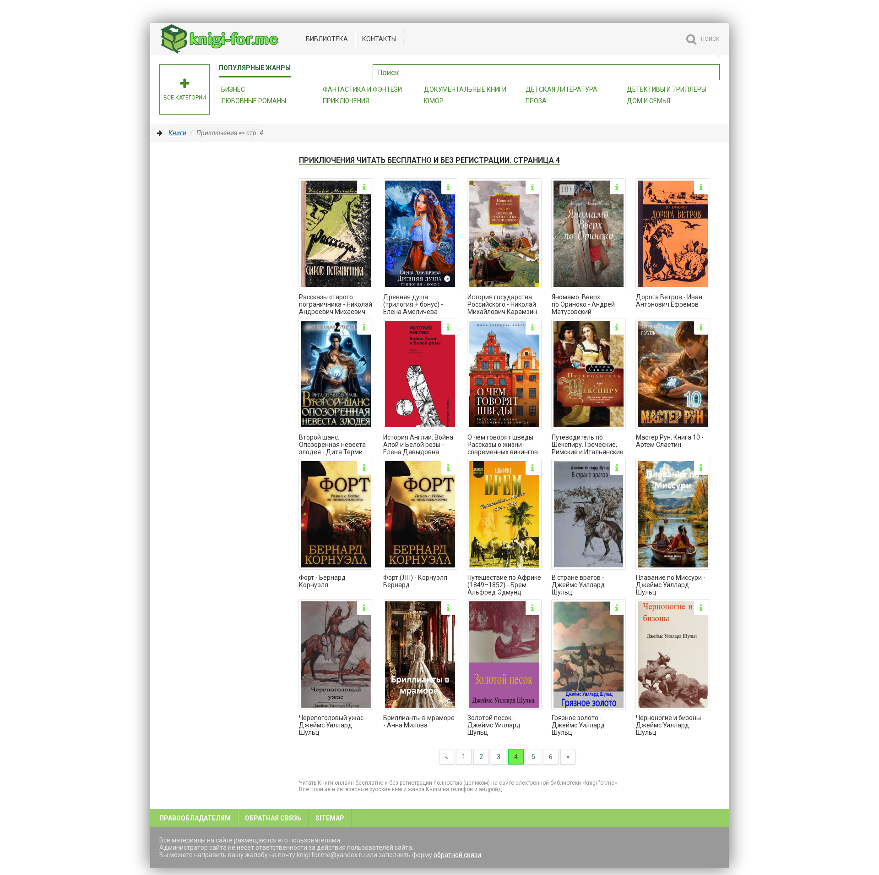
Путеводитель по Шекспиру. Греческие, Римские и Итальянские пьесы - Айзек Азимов (588, 445)
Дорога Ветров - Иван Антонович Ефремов (669, 300)
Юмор (434, 101)
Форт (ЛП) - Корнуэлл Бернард (415, 581)
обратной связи (457, 854)
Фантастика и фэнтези (362, 89)
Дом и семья (648, 101)
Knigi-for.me (228, 39)
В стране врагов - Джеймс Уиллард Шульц (578, 585)
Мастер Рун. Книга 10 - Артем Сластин (670, 441)
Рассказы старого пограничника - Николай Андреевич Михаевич (335, 304)
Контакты (379, 39)
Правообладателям (195, 818)
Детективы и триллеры (666, 89)
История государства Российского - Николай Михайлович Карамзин (502, 304)
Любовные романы (253, 101)
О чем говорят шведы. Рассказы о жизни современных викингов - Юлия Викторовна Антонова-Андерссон (502, 445)
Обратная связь (273, 818)
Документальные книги (465, 89)
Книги (177, 133)
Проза (536, 101)
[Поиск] (713, 71)
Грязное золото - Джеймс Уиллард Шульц (578, 725)
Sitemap (329, 818)
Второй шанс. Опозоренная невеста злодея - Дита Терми (332, 445)
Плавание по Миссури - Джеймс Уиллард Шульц (670, 585)
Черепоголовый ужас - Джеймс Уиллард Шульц (333, 725)
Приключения (346, 101)
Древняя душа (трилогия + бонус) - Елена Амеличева (413, 304)
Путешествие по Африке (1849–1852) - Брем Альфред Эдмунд (504, 585)
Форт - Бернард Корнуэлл (322, 581)
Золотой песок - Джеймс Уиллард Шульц (494, 725)
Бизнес (233, 89)
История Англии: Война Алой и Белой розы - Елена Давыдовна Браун (418, 445)
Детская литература (561, 89)
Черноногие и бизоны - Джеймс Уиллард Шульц (670, 725)
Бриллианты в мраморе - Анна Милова (419, 721)
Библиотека (327, 39)
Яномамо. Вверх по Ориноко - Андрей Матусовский (583, 304)
